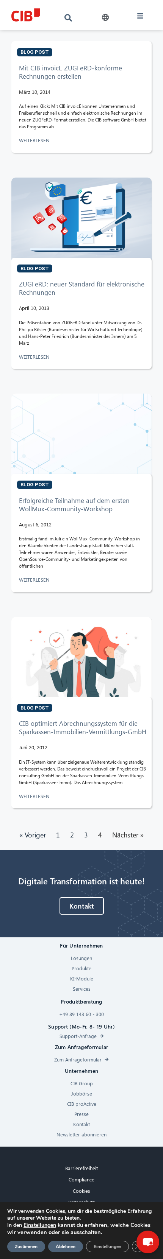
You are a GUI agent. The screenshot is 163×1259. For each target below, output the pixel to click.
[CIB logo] (26, 15)
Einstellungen (40, 1225)
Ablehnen (65, 1246)
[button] (105, 17)
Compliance (81, 1179)
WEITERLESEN (35, 140)
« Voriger (32, 834)
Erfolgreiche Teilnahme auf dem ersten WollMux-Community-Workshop (74, 504)
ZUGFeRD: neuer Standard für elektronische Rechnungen (81, 288)
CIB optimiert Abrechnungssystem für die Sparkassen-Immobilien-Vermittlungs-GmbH (82, 727)
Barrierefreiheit (81, 1168)
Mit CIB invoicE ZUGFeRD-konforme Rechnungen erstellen (70, 72)
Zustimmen (26, 1246)
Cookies (81, 1190)
